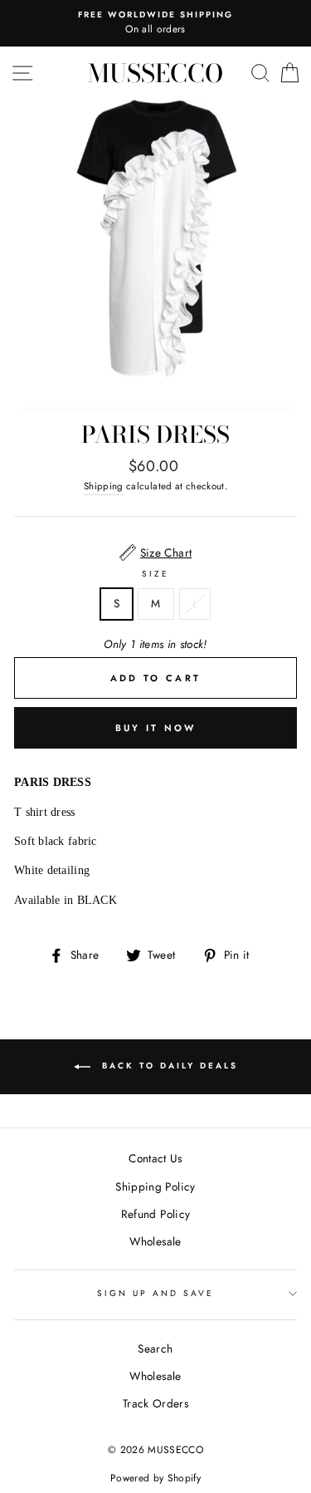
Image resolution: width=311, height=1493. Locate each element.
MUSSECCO (155, 73)
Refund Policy (155, 1214)
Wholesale (155, 1241)
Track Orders (155, 1403)
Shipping (104, 486)
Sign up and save (156, 1293)
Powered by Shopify (155, 1478)
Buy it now (156, 727)
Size (155, 573)
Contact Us (155, 1158)
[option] (155, 23)
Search (155, 1348)
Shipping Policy (155, 1186)
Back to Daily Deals (167, 1065)
